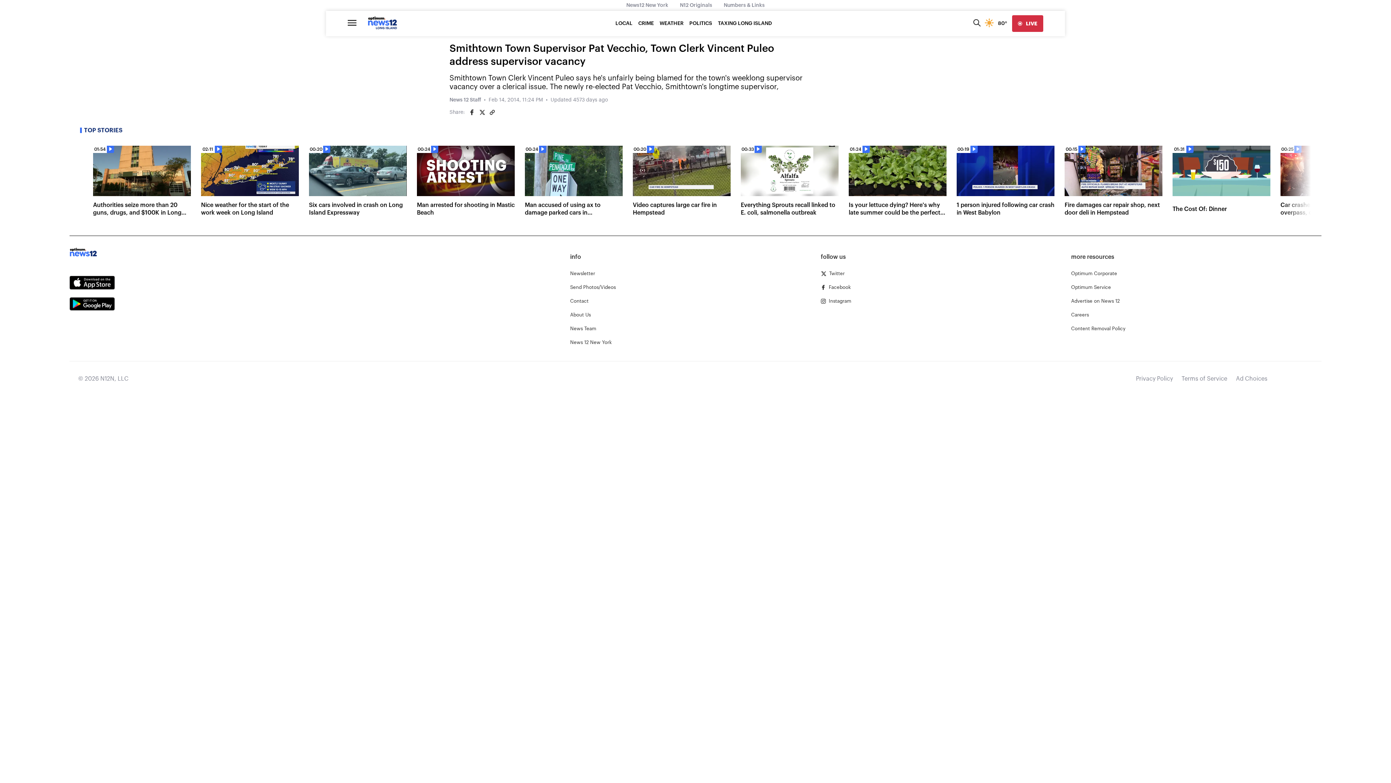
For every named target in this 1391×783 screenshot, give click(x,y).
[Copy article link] (492, 112)
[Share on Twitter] (482, 112)
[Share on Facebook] (472, 112)
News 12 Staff (465, 100)
